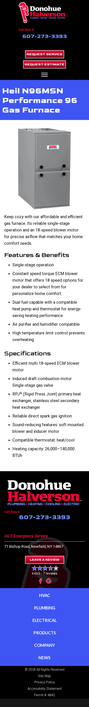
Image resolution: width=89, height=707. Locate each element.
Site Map (44, 676)
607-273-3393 (44, 36)
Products (44, 633)
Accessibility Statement (45, 689)
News (44, 658)
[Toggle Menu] (44, 75)
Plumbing (44, 608)
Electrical (44, 620)
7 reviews (50, 573)
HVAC (44, 595)
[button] (44, 54)
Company (44, 645)
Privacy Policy (44, 682)
